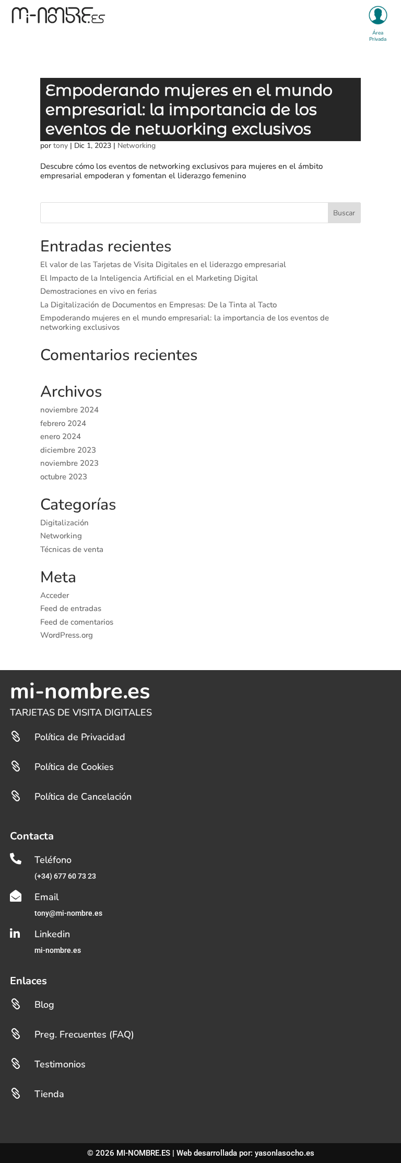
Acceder (54, 595)
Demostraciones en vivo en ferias (98, 291)
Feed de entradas (70, 608)
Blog (44, 1004)
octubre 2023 (63, 476)
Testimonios (60, 1064)
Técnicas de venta (71, 549)
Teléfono (53, 860)
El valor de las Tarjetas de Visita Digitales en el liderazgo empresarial (163, 264)
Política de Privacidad (79, 737)
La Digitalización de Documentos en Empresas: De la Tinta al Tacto (158, 305)
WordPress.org (66, 635)
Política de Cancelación (83, 796)
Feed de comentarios (76, 622)
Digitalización (64, 522)
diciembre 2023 (68, 450)
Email (46, 897)
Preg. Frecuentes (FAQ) (84, 1034)
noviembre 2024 (69, 410)
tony (60, 146)
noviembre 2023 (69, 463)
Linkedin (52, 934)
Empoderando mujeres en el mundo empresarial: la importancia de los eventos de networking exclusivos (189, 109)
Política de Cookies (74, 767)
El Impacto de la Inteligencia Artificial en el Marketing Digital (149, 278)
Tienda (49, 1094)
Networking (136, 146)
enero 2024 (60, 436)
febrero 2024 (63, 423)
